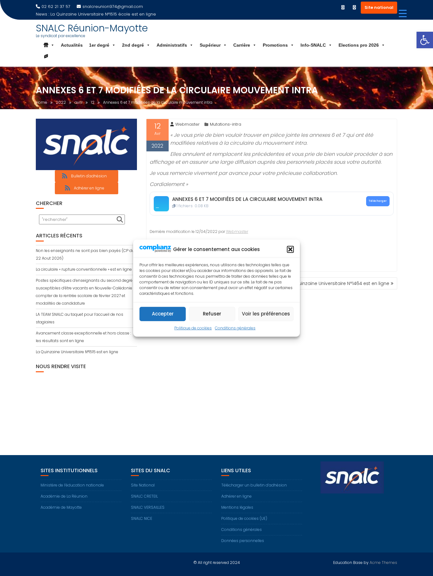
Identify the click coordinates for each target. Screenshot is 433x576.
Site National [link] (143, 485)
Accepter (163, 313)
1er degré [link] (99, 45)
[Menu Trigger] (402, 13)
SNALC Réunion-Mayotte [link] (92, 28)
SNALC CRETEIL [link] (144, 496)
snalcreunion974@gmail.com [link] (112, 6)
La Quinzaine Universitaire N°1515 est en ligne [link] (77, 351)
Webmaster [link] (187, 124)
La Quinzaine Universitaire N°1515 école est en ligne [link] (103, 14)
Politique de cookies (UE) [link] (244, 518)
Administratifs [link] (172, 45)
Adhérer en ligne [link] (236, 496)
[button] (290, 249)
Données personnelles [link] (242, 540)
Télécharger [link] (378, 201)
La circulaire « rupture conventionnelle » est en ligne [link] (84, 269)
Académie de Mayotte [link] (61, 507)
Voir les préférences (266, 313)
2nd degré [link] (133, 45)
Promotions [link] (275, 45)
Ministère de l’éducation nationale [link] (72, 485)
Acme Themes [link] (383, 562)
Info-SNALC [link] (313, 45)
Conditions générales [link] (235, 328)
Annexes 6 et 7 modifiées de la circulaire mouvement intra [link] (247, 199)
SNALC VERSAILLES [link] (148, 507)
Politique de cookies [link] (193, 328)
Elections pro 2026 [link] (359, 45)
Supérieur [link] (210, 45)
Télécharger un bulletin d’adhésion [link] (254, 485)
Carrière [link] (241, 45)
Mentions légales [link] (237, 507)
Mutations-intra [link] (225, 124)
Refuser (212, 313)
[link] (425, 40)
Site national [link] (379, 7)
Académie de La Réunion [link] (64, 496)
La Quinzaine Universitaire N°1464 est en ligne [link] (338, 283)
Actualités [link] (72, 45)
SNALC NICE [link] (141, 518)
